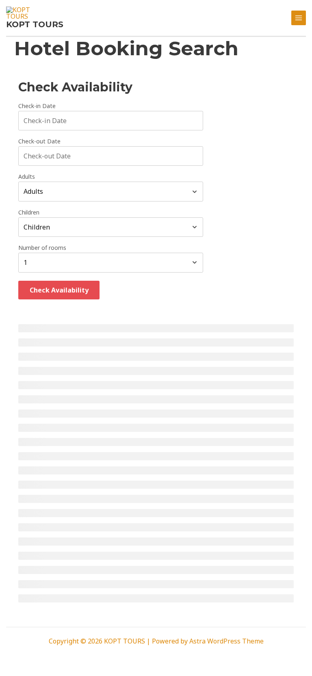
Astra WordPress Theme (226, 641)
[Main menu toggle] (298, 18)
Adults (26, 177)
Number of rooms (42, 248)
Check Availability (59, 290)
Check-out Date (39, 141)
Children (28, 212)
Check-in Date (37, 106)
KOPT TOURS (34, 24)
